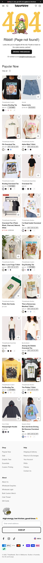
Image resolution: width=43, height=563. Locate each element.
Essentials (5, 463)
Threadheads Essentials (29, 181)
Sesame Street (26, 424)
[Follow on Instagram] (8, 538)
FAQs (26, 463)
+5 (14, 189)
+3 (14, 392)
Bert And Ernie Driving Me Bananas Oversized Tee (30, 429)
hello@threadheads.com (27, 56)
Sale (3, 455)
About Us (5, 482)
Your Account (28, 459)
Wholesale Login (7, 489)
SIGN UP (21, 530)
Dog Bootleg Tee (28, 264)
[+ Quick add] (38, 97)
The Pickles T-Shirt (29, 387)
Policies (26, 467)
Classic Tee (6, 346)
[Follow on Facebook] (3, 538)
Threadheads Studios (8, 141)
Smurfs (24, 102)
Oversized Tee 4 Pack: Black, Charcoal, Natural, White (11, 225)
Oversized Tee (27, 183)
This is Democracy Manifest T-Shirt (28, 305)
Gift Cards (5, 501)
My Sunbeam (25, 343)
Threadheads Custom (8, 102)
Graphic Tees (6, 459)
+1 (34, 230)
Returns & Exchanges (31, 455)
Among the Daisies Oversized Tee (29, 347)
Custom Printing (7, 467)
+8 (14, 110)
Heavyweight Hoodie (9, 426)
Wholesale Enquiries (9, 485)
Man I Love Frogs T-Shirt (11, 264)
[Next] (40, 2)
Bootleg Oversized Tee (10, 183)
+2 (34, 270)
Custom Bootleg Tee (9, 105)
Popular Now (6, 452)
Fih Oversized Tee (8, 144)
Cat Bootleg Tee (8, 387)
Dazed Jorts (26, 105)
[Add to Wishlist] (19, 77)
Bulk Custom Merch (9, 493)
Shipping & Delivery (30, 452)
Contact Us (27, 471)
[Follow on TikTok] (14, 538)
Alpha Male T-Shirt (28, 144)
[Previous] (2, 2)
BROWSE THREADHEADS (21, 52)
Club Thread (6, 497)
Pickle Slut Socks (8, 304)
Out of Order (5, 424)
